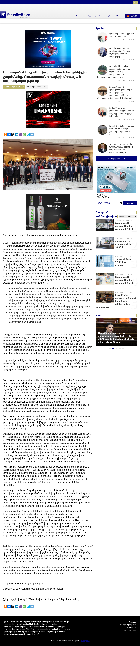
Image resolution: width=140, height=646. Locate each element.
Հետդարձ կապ (130, 630)
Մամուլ (119, 16)
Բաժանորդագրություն (126, 625)
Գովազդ (132, 622)
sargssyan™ (85, 641)
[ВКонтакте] (9, 134)
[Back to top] (135, 641)
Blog (98, 315)
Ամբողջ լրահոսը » (116, 158)
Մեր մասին (131, 627)
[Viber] (20, 134)
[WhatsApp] (24, 134)
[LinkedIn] (16, 134)
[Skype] (28, 134)
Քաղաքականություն (14, 86)
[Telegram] (32, 134)
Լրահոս (101, 28)
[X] (12, 134)
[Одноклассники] (5, 134)
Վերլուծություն (93, 16)
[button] (110, 348)
